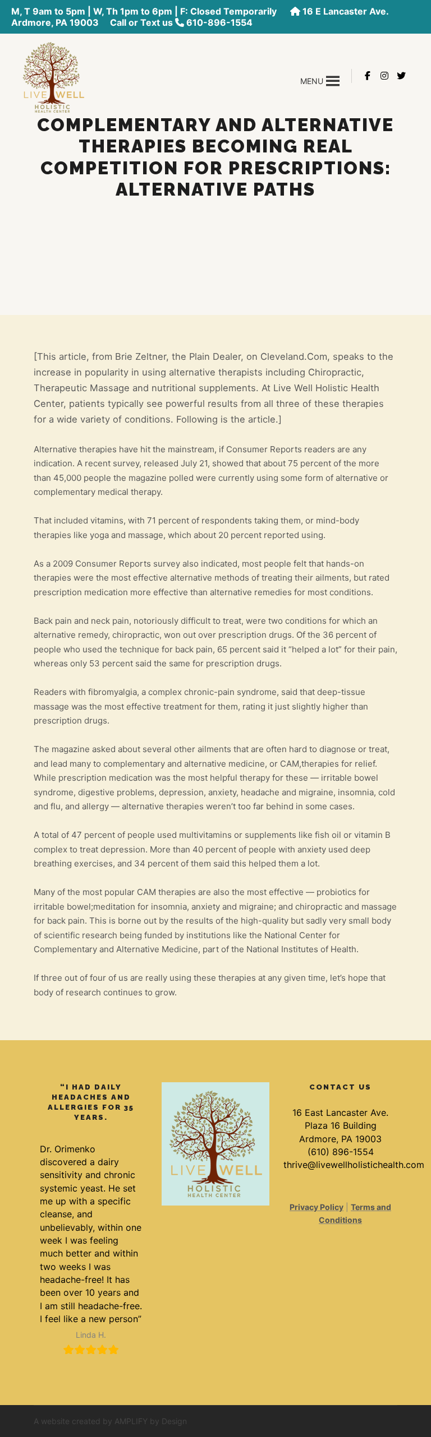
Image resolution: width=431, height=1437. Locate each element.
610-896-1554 (219, 22)
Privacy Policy (316, 1207)
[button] (311, 81)
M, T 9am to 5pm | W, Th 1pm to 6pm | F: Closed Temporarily (145, 11)
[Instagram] (384, 75)
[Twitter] (401, 75)
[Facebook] (367, 75)
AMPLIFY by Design (150, 1421)
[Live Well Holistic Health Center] (53, 76)
